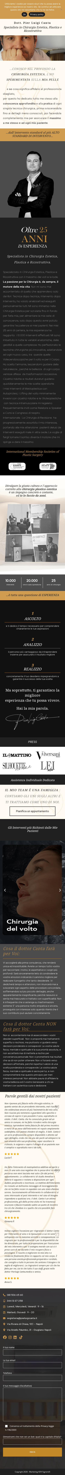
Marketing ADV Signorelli (39, 1472)
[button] (5, 890)
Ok (24, 14)
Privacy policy (37, 14)
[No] (61, 9)
